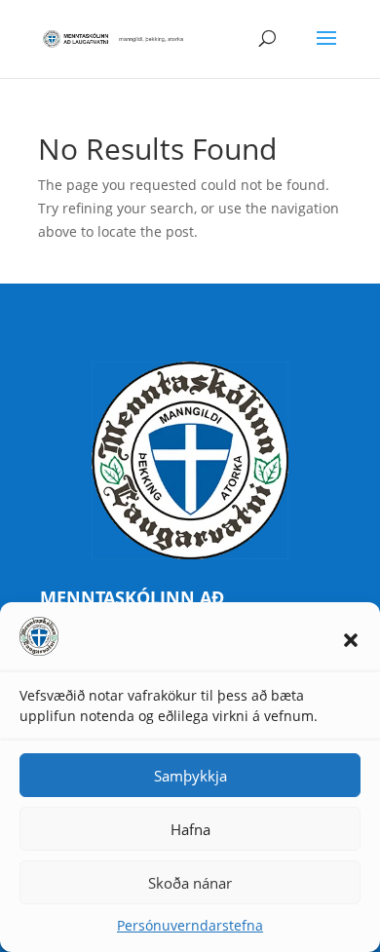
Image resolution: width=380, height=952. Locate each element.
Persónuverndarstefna (190, 925)
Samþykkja (190, 775)
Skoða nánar (190, 883)
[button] (351, 640)
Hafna (190, 829)
